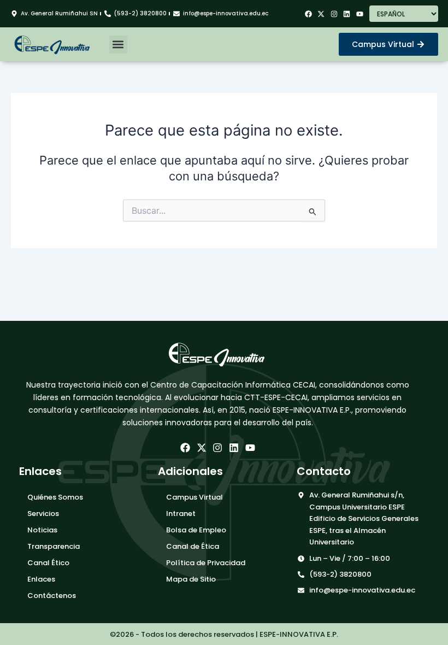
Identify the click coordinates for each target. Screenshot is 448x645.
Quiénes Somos (55, 497)
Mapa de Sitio (191, 579)
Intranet (181, 513)
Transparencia (53, 546)
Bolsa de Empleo (196, 530)
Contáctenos (51, 595)
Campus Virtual (194, 497)
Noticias (42, 530)
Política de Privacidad (205, 563)
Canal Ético (48, 563)
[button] (118, 45)
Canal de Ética (192, 546)
